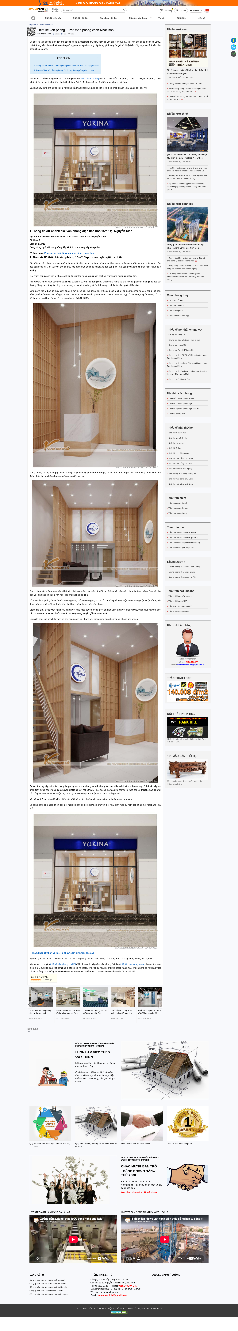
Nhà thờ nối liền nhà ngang (180, 468)
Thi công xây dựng (138, 18)
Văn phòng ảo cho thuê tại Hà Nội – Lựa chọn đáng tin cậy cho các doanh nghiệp (187, 267)
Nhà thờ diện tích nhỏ (177, 438)
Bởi (38, 34)
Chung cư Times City (177, 345)
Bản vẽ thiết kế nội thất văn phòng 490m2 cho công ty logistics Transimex (186, 259)
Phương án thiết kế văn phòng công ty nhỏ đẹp (69, 253)
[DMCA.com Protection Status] (119, 1312)
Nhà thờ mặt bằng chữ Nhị (180, 463)
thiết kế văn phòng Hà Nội (63, 964)
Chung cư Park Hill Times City (181, 350)
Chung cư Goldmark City (179, 379)
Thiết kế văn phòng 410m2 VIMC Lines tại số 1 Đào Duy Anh (187, 97)
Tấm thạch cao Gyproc (178, 508)
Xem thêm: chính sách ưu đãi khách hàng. (139, 1192)
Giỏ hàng (168, 10)
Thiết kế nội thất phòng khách (181, 398)
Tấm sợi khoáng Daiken (178, 611)
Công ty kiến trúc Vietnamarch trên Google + (48, 1287)
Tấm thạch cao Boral (177, 503)
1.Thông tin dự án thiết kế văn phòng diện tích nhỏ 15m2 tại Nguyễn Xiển (66, 65)
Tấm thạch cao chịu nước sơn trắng (184, 542)
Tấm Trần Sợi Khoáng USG (180, 606)
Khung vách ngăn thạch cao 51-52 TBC (185, 83)
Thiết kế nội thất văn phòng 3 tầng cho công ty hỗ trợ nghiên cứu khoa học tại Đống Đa (187, 169)
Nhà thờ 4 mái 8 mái (177, 433)
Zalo (233, 47)
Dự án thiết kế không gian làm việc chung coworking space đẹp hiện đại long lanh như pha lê (186, 186)
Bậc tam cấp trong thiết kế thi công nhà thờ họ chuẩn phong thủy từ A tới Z (186, 89)
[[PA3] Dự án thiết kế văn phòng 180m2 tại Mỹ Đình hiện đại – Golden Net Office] (188, 134)
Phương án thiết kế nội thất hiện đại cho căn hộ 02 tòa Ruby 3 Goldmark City (187, 177)
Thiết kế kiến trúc (53, 18)
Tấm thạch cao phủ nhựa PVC (181, 548)
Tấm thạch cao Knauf (177, 513)
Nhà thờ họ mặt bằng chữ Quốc (182, 474)
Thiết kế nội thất (80, 18)
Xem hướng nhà (175, 310)
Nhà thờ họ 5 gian (176, 443)
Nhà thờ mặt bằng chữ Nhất (180, 458)
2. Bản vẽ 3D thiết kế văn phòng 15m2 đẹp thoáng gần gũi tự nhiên (64, 70)
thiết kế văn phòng (90, 78)
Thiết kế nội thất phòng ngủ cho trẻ (183, 408)
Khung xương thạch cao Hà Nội (182, 577)
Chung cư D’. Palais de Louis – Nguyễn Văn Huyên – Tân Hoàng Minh (187, 372)
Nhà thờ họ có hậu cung (179, 453)
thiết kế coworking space (132, 964)
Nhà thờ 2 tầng (175, 448)
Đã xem (182, 10)
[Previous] (29, 1004)
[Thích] (53, 34)
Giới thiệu (181, 18)
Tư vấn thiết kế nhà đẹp (178, 316)
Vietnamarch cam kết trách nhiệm (135, 1143)
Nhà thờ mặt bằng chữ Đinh (180, 484)
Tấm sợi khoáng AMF (177, 601)
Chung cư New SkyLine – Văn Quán (184, 340)
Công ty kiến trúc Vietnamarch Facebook (47, 1280)
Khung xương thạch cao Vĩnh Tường (184, 567)
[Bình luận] (62, 34)
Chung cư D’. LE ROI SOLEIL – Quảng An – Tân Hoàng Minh (186, 356)
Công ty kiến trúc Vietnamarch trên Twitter (47, 1283)
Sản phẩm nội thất (108, 18)
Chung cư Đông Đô (176, 335)
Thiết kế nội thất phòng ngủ (180, 403)
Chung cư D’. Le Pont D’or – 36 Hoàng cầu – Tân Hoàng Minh (187, 364)
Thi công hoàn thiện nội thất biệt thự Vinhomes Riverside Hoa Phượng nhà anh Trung (185, 277)
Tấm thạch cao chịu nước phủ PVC (183, 537)
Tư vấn (161, 18)
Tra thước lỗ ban (175, 300)
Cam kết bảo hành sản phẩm (179, 1143)
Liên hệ (201, 18)
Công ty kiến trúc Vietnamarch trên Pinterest (48, 1294)
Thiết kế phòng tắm (176, 414)
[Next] (161, 1004)
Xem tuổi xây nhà (176, 305)
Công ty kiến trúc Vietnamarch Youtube (46, 1291)
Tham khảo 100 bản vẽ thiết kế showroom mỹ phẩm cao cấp (63, 953)
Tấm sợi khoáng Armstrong (180, 596)
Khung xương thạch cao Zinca (181, 572)
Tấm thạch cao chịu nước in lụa (182, 532)
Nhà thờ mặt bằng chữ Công (180, 479)
